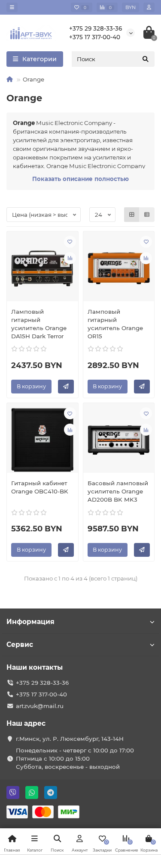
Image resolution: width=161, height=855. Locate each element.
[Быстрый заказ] (66, 386)
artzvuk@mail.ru (40, 705)
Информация (30, 622)
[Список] (147, 214)
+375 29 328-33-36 (95, 28)
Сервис (19, 644)
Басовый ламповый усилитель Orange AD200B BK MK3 (118, 491)
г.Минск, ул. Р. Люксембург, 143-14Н (70, 738)
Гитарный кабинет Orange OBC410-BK (39, 487)
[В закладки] (70, 242)
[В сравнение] (70, 258)
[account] (149, 7)
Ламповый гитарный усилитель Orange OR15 (115, 324)
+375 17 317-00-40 (94, 37)
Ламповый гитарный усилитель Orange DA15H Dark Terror (39, 324)
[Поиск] (145, 59)
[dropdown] (12, 7)
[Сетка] (132, 214)
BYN (130, 7)
